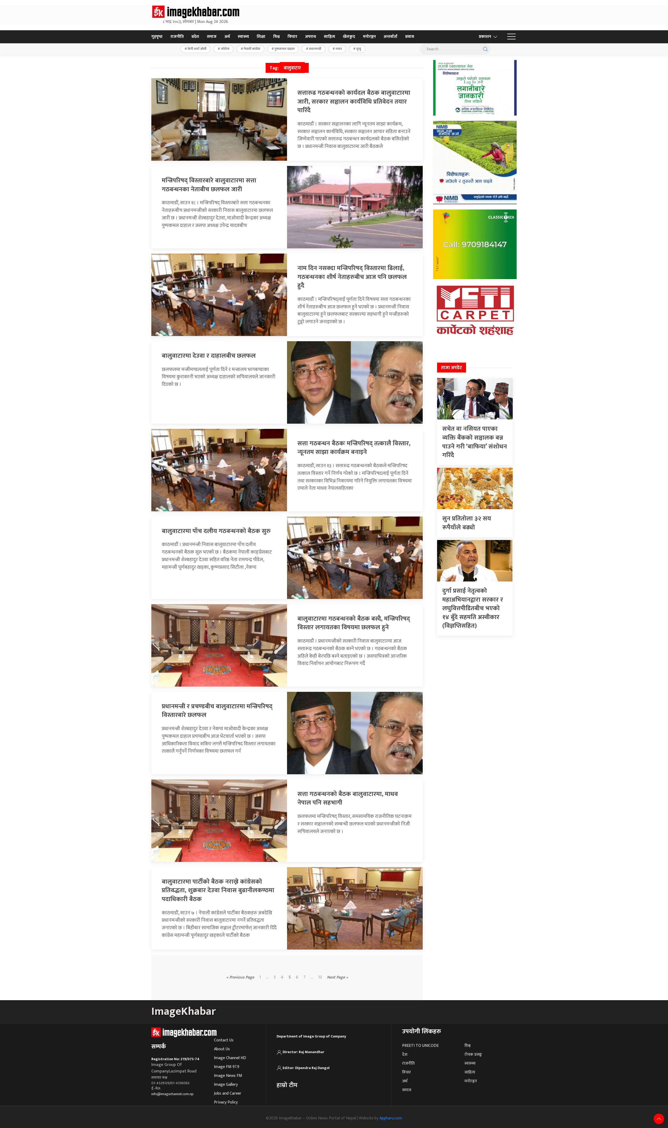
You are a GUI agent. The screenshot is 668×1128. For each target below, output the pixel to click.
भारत (339, 49)
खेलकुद (349, 36)
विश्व (276, 36)
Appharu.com (390, 1118)
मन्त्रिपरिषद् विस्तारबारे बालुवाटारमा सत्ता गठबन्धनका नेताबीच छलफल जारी (209, 185)
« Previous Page (240, 977)
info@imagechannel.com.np (172, 1094)
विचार (292, 36)
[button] (511, 36)
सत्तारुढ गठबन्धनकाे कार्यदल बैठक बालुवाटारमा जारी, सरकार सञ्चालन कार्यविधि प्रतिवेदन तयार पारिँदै (353, 102)
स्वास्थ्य (243, 36)
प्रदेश (195, 36)
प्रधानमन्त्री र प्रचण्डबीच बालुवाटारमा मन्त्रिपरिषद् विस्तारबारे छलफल (217, 711)
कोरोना (225, 49)
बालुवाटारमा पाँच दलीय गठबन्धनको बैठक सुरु (216, 531)
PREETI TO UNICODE (420, 1045)
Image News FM (228, 1075)
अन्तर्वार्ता (390, 36)
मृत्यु (358, 49)
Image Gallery (226, 1084)
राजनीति (177, 36)
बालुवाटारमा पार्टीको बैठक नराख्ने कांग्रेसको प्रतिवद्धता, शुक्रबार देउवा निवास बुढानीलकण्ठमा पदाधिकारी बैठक (218, 890)
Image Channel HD (230, 1057)
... (312, 977)
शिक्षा (261, 36)
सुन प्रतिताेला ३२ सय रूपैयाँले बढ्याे (466, 523)
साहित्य (329, 36)
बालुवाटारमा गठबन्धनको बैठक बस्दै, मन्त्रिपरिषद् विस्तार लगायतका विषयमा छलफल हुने (353, 623)
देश (404, 1054)
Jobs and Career (227, 1093)
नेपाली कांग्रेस (252, 49)
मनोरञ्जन (369, 36)
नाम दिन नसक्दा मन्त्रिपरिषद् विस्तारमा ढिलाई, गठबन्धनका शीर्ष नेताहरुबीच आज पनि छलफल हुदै (352, 277)
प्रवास (409, 36)
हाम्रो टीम (287, 1085)
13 (320, 977)
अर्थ (227, 36)
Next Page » (337, 977)
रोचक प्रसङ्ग (473, 1054)
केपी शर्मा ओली (197, 49)
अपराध (310, 36)
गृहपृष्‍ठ (157, 36)
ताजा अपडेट (451, 368)
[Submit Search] (485, 49)
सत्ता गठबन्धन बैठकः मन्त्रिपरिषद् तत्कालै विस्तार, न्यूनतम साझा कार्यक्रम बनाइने (353, 448)
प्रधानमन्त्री (315, 49)
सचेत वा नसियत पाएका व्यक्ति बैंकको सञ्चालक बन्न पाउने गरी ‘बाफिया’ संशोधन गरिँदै (474, 442)
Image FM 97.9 (226, 1066)
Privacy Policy (226, 1102)
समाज (212, 36)
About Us (222, 1049)
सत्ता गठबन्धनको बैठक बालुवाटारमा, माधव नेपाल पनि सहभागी (347, 798)
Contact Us (224, 1040)
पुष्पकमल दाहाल (285, 49)
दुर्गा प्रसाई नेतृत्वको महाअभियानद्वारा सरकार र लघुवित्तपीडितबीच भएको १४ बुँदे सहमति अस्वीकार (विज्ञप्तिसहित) (472, 608)
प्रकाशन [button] (485, 36)
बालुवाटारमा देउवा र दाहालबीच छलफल (209, 356)
